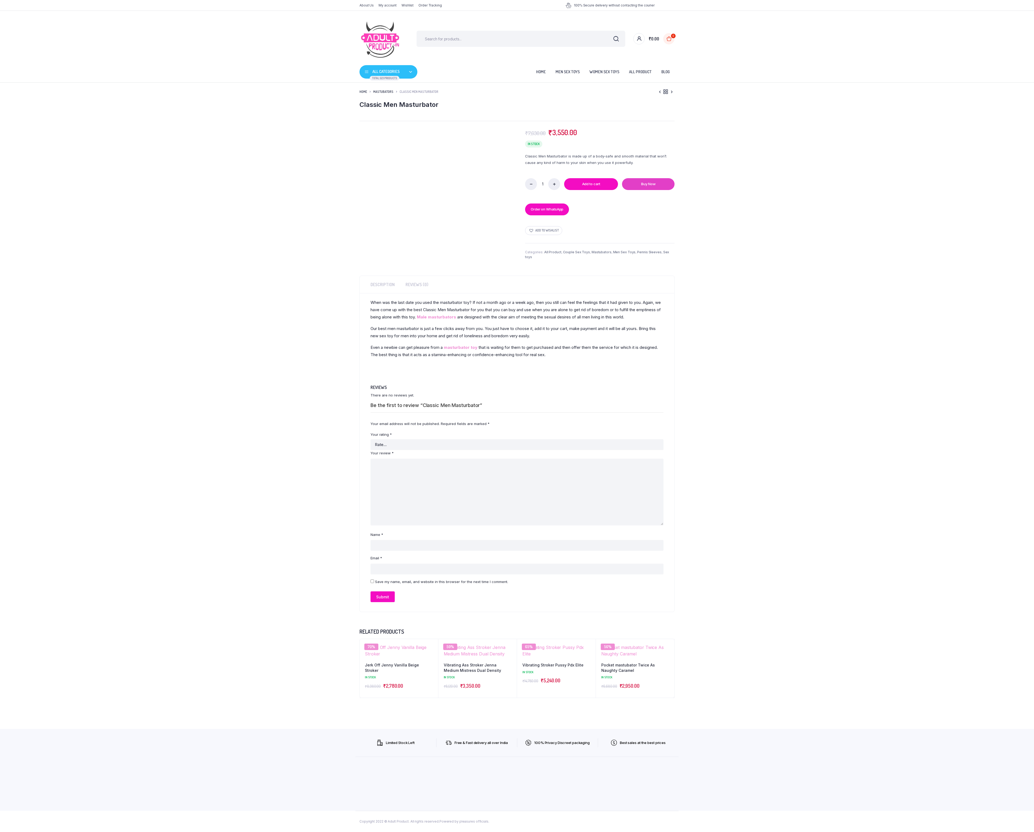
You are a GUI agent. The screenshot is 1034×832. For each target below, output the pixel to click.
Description (383, 284)
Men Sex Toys (568, 71)
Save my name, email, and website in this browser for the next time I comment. (441, 582)
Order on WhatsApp (547, 209)
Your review (382, 453)
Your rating (381, 434)
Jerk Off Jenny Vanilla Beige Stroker (392, 668)
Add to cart (591, 184)
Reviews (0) (417, 284)
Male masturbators (436, 317)
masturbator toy (460, 347)
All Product (640, 71)
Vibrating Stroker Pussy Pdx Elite (553, 665)
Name (377, 534)
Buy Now (648, 184)
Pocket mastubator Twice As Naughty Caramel (628, 668)
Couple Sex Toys (576, 252)
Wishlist (407, 5)
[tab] (382, 284)
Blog (665, 71)
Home (541, 71)
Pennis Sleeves (649, 252)
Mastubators (383, 92)
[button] (543, 230)
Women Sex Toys (604, 71)
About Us (366, 5)
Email (376, 558)
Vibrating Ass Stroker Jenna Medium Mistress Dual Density (472, 668)
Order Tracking (430, 5)
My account (388, 5)
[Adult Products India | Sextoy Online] (379, 39)
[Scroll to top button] (1022, 820)
